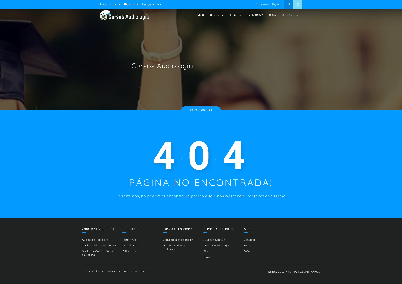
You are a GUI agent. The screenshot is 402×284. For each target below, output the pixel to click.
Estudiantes (129, 239)
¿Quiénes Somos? (214, 239)
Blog (206, 251)
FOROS (234, 14)
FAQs (247, 251)
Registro (276, 4)
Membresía (255, 14)
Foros (206, 257)
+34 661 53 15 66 (111, 4)
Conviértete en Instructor (178, 239)
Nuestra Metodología (216, 245)
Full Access (129, 251)
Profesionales (130, 245)
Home (194, 109)
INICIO (200, 14)
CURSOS (215, 14)
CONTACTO (288, 14)
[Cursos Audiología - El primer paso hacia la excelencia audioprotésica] (125, 15)
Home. (280, 196)
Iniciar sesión (263, 4)
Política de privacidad (307, 271)
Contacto (249, 239)
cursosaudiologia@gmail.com (145, 4)
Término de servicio (279, 271)
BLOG (272, 14)
